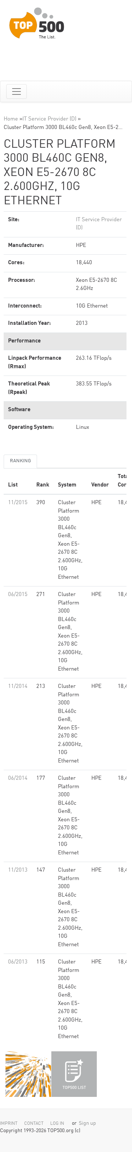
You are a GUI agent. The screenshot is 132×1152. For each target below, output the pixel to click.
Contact (34, 1124)
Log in (57, 1124)
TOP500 (28, 1074)
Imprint (9, 1124)
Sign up (87, 1123)
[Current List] (74, 1074)
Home (11, 119)
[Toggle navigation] (16, 91)
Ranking (20, 461)
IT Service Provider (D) (49, 119)
